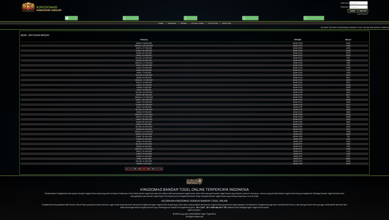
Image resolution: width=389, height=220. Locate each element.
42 (148, 168)
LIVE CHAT (72, 18)
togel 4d (145, 207)
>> (161, 168)
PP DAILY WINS (197, 23)
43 (153, 168)
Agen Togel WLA (208, 213)
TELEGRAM (192, 18)
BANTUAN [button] (226, 23)
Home (160, 23)
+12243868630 (132, 18)
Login (352, 11)
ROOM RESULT (252, 18)
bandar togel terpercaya (219, 196)
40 (139, 168)
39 (135, 168)
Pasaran (172, 23)
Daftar (363, 11)
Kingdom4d (62, 193)
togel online (162, 204)
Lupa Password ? (362, 14)
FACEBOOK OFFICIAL (315, 18)
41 (144, 168)
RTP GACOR (213, 23)
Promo (184, 23)
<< (127, 168)
